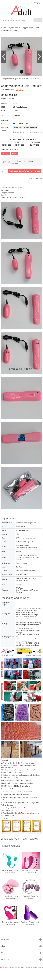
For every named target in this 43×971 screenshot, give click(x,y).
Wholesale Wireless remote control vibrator (30, 923)
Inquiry (5, 153)
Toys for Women (14, 28)
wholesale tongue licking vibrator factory (10, 871)
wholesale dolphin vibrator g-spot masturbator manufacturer (30, 872)
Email (14, 153)
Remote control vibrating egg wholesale (10, 923)
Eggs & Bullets (28, 28)
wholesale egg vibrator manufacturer (10, 897)
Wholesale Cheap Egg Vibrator (31, 897)
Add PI (21, 153)
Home (3, 28)
